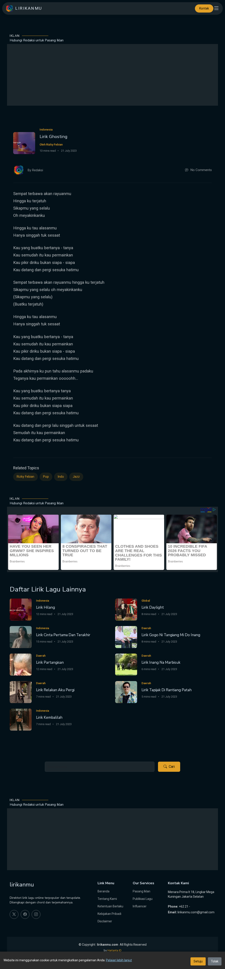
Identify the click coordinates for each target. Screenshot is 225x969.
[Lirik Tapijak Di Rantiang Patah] (126, 692)
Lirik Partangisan (50, 662)
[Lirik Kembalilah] (21, 719)
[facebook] (25, 914)
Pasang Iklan (141, 891)
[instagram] (36, 914)
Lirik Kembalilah (49, 717)
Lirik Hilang (45, 607)
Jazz (76, 477)
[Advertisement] (112, 75)
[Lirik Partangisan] (21, 664)
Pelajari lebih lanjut (119, 960)
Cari (172, 767)
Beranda (103, 891)
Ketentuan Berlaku (110, 906)
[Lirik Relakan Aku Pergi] (21, 692)
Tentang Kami (107, 898)
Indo (61, 477)
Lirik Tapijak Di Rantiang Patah (167, 690)
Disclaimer (105, 921)
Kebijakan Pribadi (109, 913)
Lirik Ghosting (53, 137)
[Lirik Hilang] (21, 609)
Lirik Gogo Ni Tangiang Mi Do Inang (171, 634)
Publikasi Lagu (142, 898)
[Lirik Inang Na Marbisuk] (126, 664)
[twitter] (14, 914)
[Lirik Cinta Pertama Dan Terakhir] (21, 637)
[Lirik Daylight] (126, 609)
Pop (46, 477)
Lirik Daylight (153, 607)
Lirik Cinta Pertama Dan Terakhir (63, 634)
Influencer (140, 906)
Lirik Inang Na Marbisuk (161, 662)
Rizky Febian (25, 477)
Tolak (214, 961)
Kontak (204, 8)
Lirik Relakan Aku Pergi (55, 690)
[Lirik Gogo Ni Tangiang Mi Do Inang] (126, 637)
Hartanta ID (114, 950)
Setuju (198, 961)
